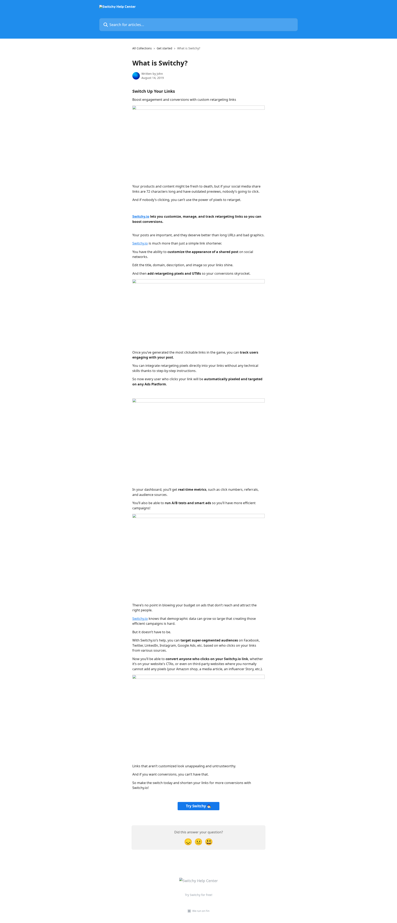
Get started (164, 48)
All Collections (142, 48)
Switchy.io (140, 243)
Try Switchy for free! (198, 895)
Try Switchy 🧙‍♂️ (198, 806)
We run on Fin (200, 911)
